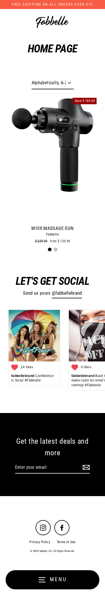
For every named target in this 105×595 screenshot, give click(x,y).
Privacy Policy (39, 542)
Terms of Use (66, 542)
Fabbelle (52, 234)
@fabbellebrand (67, 293)
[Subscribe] (85, 467)
